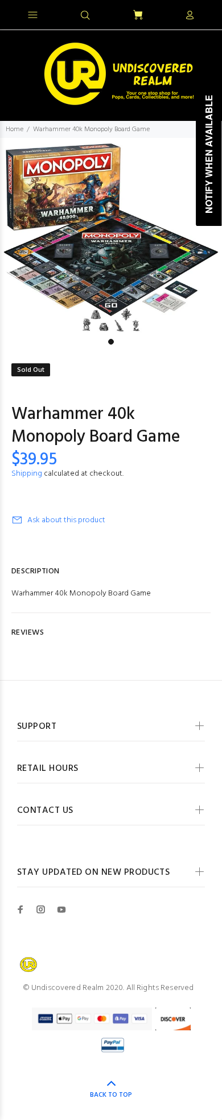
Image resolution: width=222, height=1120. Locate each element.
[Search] (85, 16)
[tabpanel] (111, 235)
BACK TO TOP (111, 1095)
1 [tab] (111, 342)
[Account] (189, 16)
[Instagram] (41, 909)
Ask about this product (66, 520)
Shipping (26, 473)
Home (14, 129)
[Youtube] (61, 909)
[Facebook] (20, 909)
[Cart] (138, 15)
